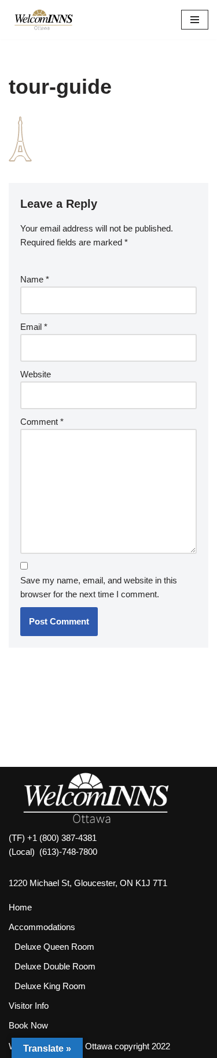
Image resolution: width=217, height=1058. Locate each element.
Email (33, 327)
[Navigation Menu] (194, 20)
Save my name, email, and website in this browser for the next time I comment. (98, 587)
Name (34, 279)
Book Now (28, 1025)
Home (20, 907)
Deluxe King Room (50, 986)
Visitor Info (29, 1006)
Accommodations (42, 927)
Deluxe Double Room (54, 966)
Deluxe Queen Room (54, 947)
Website (35, 374)
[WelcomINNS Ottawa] (43, 19)
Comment (42, 422)
